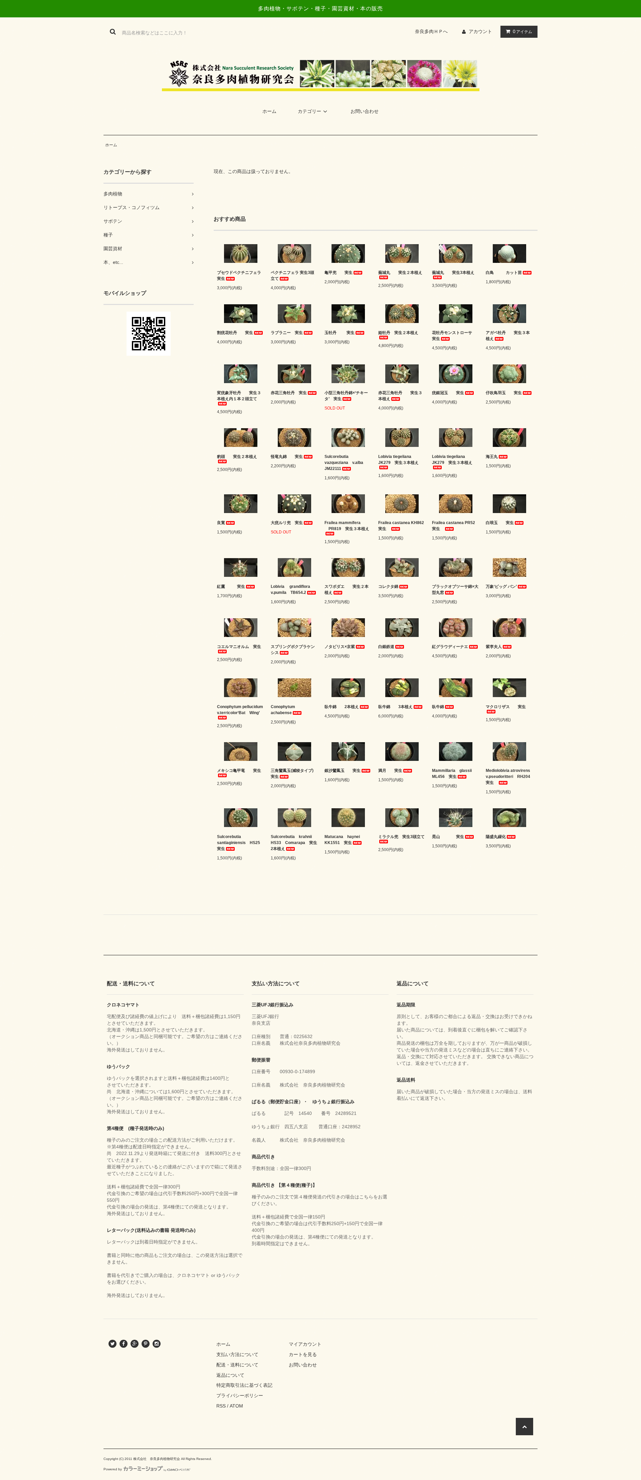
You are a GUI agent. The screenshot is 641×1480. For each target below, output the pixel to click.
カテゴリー (309, 111)
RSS (221, 1406)
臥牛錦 (438, 706)
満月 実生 (390, 770)
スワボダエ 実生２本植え (347, 589)
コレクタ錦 (388, 586)
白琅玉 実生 (500, 522)
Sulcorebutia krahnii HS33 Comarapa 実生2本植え (294, 842)
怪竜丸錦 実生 (287, 456)
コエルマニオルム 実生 (239, 646)
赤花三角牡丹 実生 (289, 392)
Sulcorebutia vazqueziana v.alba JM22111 (346, 462)
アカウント (480, 31)
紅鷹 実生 (231, 586)
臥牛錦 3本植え (395, 706)
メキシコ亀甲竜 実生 (239, 770)
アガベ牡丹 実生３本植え (508, 335)
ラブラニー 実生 (287, 332)
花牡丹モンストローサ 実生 (455, 335)
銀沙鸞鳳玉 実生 (343, 770)
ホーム (269, 111)
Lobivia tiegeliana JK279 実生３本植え (398, 459)
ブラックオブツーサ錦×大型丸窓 (455, 589)
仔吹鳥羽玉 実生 (504, 392)
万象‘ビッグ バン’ (501, 586)
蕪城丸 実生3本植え (453, 272)
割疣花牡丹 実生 (235, 332)
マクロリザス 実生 (506, 706)
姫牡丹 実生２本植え (398, 332)
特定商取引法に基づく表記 (244, 1385)
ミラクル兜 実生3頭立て (401, 836)
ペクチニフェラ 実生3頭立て (292, 275)
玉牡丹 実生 (340, 332)
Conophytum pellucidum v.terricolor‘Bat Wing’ (240, 709)
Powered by (112, 1469)
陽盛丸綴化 (496, 836)
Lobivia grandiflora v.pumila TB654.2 (292, 589)
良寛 (221, 522)
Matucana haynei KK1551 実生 (344, 839)
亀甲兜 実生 (339, 272)
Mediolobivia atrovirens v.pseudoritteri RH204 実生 (509, 776)
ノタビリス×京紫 (340, 646)
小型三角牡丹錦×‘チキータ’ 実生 (346, 395)
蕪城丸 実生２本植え (400, 272)
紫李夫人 (494, 646)
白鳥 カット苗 (504, 272)
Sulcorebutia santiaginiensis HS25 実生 (240, 842)
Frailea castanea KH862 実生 (401, 525)
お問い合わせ (365, 111)
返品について (230, 1375)
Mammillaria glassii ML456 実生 (454, 773)
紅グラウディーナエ (450, 646)
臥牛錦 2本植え (342, 706)
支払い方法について (237, 1354)
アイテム (522, 31)
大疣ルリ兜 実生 (287, 522)
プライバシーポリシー (239, 1395)
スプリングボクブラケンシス (293, 649)
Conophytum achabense (285, 709)
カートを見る (303, 1354)
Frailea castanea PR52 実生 (455, 525)
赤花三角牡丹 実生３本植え (400, 395)
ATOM (236, 1406)
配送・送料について (237, 1364)
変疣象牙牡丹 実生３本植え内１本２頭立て (239, 395)
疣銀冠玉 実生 (448, 392)
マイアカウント (305, 1344)
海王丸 (492, 456)
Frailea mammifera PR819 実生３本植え (348, 525)
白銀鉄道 (386, 646)
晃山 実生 (448, 836)
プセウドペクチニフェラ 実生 (240, 275)
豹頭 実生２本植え (237, 456)
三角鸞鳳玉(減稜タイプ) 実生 (294, 773)
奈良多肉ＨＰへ (433, 31)
